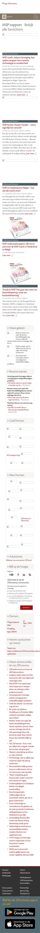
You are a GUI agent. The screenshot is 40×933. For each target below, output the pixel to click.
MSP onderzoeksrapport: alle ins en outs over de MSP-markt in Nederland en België (19, 246)
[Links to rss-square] (30, 575)
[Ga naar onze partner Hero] (26, 465)
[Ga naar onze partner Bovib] (26, 447)
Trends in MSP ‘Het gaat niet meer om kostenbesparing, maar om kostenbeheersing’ (19, 292)
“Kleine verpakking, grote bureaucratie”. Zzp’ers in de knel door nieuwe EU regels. (21, 778)
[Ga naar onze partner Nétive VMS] (13, 519)
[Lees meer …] (22, 95)
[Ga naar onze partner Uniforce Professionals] (26, 537)
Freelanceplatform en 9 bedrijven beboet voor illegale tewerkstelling (21, 786)
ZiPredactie (20, 252)
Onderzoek (6, 873)
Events (22, 870)
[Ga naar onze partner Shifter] (13, 501)
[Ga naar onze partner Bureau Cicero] (13, 537)
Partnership (24, 888)
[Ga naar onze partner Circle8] (13, 438)
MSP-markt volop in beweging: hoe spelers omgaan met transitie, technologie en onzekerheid (18, 60)
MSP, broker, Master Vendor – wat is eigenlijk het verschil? (19, 126)
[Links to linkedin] (24, 575)
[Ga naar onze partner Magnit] (13, 447)
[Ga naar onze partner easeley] (26, 483)
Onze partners (7, 891)
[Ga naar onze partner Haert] (13, 510)
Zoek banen (6, 893)
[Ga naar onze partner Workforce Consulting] (26, 492)
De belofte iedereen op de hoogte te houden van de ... (20, 384)
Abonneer (26, 607)
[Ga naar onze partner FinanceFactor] (26, 429)
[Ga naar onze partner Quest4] (13, 492)
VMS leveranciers (26, 880)
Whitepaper (6, 875)
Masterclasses (25, 873)
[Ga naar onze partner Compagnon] (13, 456)
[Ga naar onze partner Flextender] (26, 438)
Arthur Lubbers (25, 130)
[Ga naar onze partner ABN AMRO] (26, 501)
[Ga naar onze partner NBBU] (13, 528)
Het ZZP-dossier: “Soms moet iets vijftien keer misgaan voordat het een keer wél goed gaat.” (21, 746)
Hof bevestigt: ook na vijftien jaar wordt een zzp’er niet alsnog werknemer (23, 349)
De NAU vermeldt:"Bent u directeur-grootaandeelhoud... (19, 409)
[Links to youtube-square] (11, 575)
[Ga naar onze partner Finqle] (13, 429)
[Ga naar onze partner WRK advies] (26, 546)
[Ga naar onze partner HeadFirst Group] (26, 456)
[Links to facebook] (18, 575)
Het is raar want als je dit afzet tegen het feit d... (18, 398)
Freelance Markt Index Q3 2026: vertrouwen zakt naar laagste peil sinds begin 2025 (21, 678)
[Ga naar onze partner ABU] (26, 528)
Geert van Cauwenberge (24, 66)
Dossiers (5, 870)
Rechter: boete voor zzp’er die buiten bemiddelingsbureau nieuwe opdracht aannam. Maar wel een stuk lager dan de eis (19, 338)
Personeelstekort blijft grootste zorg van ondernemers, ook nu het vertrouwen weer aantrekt (20, 769)
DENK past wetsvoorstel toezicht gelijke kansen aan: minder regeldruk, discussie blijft (21, 852)
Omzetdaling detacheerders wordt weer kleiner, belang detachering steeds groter (19, 821)
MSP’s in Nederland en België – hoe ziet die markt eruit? (18, 189)
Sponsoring (24, 891)
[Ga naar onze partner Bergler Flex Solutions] (13, 546)
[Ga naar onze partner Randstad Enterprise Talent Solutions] (13, 483)
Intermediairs (25, 883)
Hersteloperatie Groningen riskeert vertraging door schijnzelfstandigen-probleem (18, 360)
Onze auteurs (7, 888)
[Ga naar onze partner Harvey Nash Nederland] (13, 465)
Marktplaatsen (25, 877)
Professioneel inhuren (10, 54)
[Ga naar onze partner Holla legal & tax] (26, 510)
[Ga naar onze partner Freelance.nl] (26, 519)
